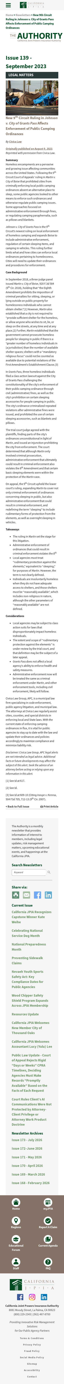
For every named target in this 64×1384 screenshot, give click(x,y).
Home (9, 15)
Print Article (50, 806)
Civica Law (15, 141)
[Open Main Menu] (8, 5)
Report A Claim (48, 1227)
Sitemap (32, 1363)
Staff (16, 1268)
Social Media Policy (32, 1357)
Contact (32, 1376)
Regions (16, 1227)
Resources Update (25, 1014)
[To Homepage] (32, 1284)
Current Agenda (48, 1245)
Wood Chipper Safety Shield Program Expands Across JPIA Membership (30, 1000)
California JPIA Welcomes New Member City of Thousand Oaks (30, 1028)
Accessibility (32, 1370)
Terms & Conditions (32, 1338)
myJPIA (48, 1209)
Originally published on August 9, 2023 (29, 149)
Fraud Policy (32, 1351)
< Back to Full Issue (17, 806)
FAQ (48, 1268)
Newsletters (23, 15)
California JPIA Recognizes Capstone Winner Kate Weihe (31, 917)
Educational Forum (16, 1248)
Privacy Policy (32, 1344)
